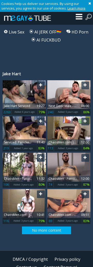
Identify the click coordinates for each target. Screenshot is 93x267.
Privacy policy (67, 259)
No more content (46, 230)
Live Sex (16, 32)
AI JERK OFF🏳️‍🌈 (47, 32)
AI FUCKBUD (48, 40)
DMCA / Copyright (30, 259)
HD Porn (79, 32)
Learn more (76, 8)
